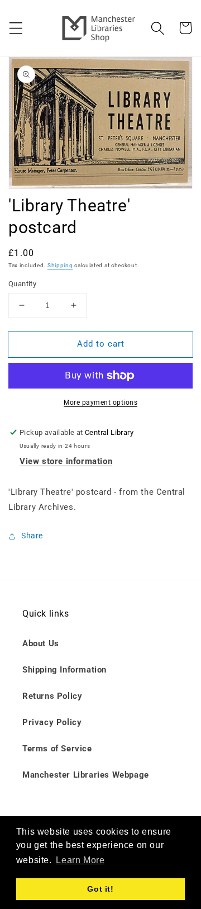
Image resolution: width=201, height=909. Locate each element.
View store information (66, 461)
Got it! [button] (100, 888)
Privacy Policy (52, 722)
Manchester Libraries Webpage (85, 775)
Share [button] (32, 535)
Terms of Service (57, 749)
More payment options (100, 402)
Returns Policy (52, 696)
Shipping (60, 265)
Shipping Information (64, 670)
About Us (40, 643)
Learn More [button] (80, 860)
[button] (16, 28)
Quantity (22, 284)
